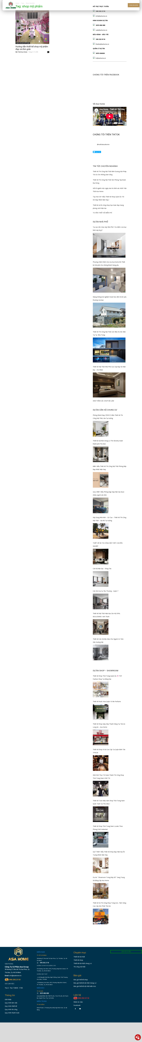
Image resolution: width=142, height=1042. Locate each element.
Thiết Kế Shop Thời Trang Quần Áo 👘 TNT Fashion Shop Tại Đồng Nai (107, 677)
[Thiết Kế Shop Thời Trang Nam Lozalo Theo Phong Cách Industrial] (100, 840)
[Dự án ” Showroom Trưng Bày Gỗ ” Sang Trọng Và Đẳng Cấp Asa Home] (100, 891)
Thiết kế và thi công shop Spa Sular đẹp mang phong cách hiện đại (108, 206)
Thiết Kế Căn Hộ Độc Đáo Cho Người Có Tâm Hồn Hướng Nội (108, 640)
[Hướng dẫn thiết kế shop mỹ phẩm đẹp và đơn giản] (32, 27)
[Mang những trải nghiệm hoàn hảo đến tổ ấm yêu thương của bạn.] (109, 315)
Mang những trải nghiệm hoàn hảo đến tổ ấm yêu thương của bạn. (109, 298)
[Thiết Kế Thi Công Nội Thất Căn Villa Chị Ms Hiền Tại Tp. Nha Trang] (109, 350)
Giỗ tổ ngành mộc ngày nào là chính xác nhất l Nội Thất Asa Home (109, 189)
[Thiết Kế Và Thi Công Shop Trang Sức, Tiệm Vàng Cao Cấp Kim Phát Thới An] (100, 916)
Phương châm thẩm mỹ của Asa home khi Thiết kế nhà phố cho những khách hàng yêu (109, 263)
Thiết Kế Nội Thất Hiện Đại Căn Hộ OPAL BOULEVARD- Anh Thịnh (106, 615)
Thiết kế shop (78, 960)
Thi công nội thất (79, 967)
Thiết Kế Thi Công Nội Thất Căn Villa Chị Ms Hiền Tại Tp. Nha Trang (109, 333)
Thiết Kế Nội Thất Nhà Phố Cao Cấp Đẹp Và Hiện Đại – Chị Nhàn (109, 368)
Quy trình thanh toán (12, 1013)
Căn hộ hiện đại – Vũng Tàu (102, 569)
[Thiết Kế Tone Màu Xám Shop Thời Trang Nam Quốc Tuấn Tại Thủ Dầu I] (100, 814)
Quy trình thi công (11, 1009)
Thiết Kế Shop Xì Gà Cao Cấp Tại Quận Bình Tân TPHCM (109, 751)
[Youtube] (80, 1009)
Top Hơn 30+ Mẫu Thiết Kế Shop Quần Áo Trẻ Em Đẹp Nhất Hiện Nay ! (108, 198)
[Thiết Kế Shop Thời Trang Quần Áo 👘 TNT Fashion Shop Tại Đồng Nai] (100, 689)
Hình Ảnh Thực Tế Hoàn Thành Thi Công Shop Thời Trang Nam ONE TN (108, 776)
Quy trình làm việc (11, 1003)
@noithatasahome (103, 144)
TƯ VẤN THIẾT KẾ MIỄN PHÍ (102, 213)
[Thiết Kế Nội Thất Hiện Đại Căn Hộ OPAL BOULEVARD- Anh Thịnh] (100, 627)
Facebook (76, 1005)
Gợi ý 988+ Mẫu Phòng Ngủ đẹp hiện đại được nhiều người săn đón (108, 493)
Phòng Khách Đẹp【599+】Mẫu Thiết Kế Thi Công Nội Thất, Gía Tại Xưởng (108, 416)
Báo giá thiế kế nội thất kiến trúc (84, 986)
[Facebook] (75, 1009)
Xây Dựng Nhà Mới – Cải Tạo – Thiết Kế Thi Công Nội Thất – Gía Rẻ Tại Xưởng (109, 519)
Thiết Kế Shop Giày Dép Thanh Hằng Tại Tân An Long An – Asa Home (109, 725)
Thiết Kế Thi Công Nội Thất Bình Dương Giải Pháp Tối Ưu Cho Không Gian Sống (109, 173)
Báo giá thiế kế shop (80, 979)
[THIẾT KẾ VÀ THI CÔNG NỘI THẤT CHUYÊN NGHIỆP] (100, 556)
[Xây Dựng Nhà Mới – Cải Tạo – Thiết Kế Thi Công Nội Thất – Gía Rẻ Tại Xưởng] (100, 531)
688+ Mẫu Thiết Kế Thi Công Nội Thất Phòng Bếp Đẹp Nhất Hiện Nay (109, 467)
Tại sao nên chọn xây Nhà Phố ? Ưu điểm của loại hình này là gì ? (109, 228)
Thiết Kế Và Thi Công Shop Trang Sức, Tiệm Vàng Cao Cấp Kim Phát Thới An (109, 904)
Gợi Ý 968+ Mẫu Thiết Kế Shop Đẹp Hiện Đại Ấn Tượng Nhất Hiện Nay (109, 853)
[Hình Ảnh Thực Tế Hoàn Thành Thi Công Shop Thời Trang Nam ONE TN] (100, 788)
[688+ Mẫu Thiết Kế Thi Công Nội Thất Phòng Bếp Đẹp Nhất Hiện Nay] (100, 480)
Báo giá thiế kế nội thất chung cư (84, 983)
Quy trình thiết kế (11, 1006)
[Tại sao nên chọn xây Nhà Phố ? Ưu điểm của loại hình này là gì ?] (109, 245)
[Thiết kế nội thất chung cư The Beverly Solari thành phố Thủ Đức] (100, 454)
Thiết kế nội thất (79, 957)
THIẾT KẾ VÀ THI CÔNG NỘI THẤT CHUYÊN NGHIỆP (107, 544)
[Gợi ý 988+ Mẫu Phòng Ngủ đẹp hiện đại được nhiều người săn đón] (100, 505)
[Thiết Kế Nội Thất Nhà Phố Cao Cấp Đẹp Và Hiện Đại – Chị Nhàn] (109, 384)
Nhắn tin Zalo (78, 1002)
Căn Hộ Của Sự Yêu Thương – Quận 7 (105, 591)
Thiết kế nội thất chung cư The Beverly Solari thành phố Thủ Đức (108, 442)
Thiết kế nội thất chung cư (82, 963)
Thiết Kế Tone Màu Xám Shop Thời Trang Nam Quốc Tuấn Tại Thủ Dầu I (109, 802)
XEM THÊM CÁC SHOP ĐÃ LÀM (103, 401)
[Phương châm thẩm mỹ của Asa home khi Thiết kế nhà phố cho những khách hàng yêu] (109, 280)
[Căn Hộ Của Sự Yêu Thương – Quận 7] (100, 601)
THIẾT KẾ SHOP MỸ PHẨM (22, 43)
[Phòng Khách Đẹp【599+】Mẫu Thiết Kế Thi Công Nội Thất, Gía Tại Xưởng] (100, 429)
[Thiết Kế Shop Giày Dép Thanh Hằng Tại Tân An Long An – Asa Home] (100, 737)
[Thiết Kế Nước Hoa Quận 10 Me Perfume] (100, 712)
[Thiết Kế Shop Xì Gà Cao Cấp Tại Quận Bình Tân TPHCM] (100, 763)
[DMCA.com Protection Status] (43, 1016)
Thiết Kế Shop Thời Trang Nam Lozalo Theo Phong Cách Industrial (108, 827)
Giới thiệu (8, 999)
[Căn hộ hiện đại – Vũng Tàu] (100, 579)
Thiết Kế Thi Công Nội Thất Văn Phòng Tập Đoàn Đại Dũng (109, 181)
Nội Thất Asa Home (21, 52)
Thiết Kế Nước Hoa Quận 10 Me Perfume (107, 701)
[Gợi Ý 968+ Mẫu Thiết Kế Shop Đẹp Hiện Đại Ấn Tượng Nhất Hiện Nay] (100, 865)
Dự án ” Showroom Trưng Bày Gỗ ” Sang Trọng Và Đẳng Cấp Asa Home (109, 878)
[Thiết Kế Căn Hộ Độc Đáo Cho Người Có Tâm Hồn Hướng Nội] (100, 652)
